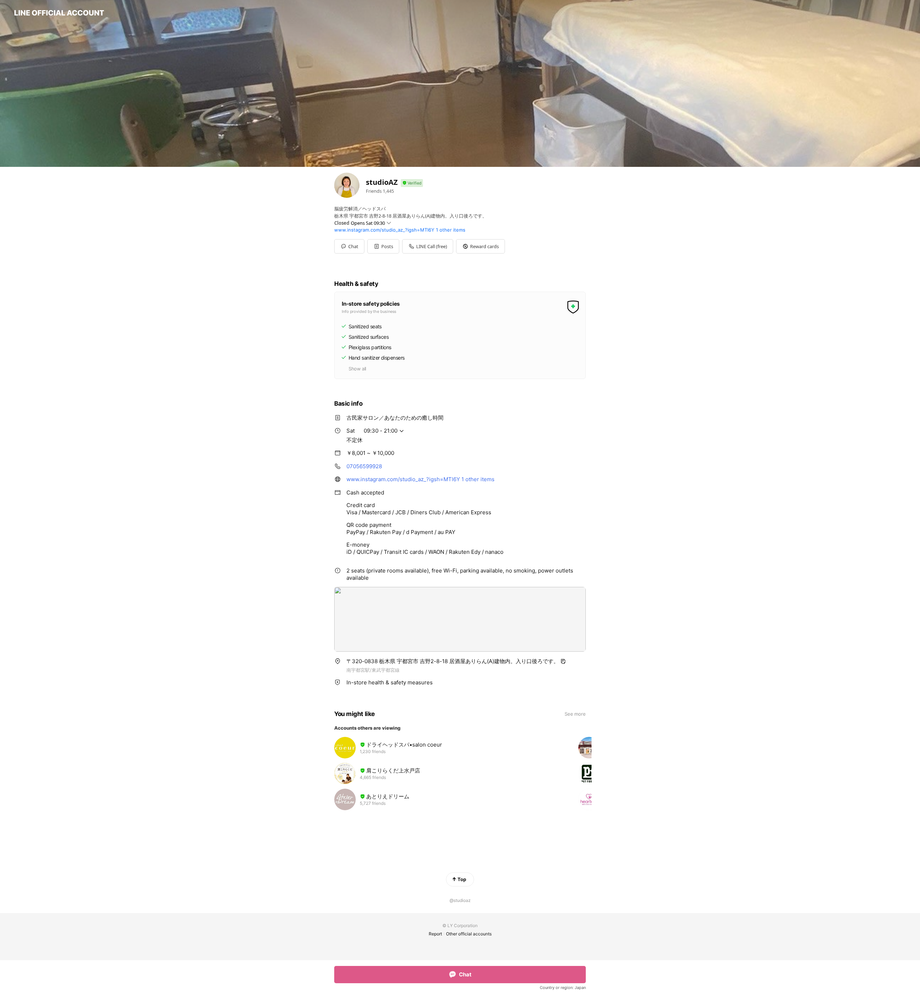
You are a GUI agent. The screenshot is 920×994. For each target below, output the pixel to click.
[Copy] (563, 661)
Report (435, 933)
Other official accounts (469, 933)
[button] (383, 246)
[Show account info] (412, 183)
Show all (357, 368)
